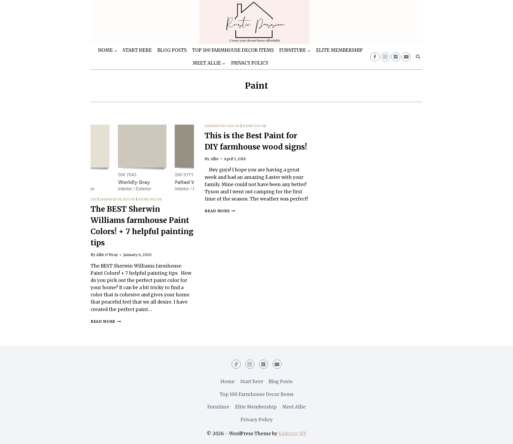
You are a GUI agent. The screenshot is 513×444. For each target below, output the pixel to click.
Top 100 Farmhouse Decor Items (233, 50)
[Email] (406, 56)
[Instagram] (385, 56)
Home (227, 381)
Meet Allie (294, 407)
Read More (106, 321)
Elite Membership (339, 50)
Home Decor (150, 199)
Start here (137, 50)
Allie (215, 159)
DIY (94, 199)
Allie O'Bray (107, 255)
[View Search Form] (417, 56)
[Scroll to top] (499, 435)
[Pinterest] (395, 56)
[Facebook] (374, 56)
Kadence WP (292, 434)
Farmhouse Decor (117, 199)
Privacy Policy (249, 63)
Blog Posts (172, 50)
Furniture (218, 407)
